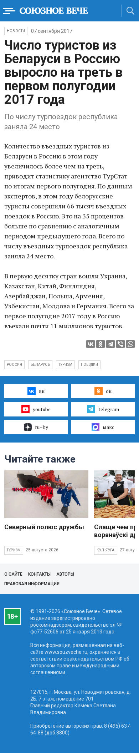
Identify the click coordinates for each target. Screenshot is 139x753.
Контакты (39, 574)
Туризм (14, 550)
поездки (89, 365)
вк (42, 391)
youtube (42, 409)
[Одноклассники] (100, 344)
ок (109, 391)
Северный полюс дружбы (44, 527)
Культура (106, 550)
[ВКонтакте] (90, 344)
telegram (108, 409)
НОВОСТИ (16, 31)
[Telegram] (110, 344)
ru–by (41, 427)
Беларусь (40, 365)
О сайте (13, 574)
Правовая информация (32, 583)
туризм (65, 365)
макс (108, 427)
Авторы (65, 574)
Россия (14, 365)
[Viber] (120, 344)
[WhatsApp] (130, 344)
